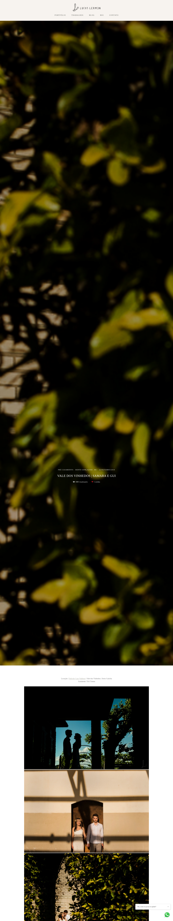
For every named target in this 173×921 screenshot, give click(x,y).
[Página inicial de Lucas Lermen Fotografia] (86, 8)
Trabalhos (77, 15)
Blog (92, 15)
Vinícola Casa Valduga (76, 679)
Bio (102, 15)
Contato (114, 15)
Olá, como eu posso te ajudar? (146, 907)
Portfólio (60, 15)
